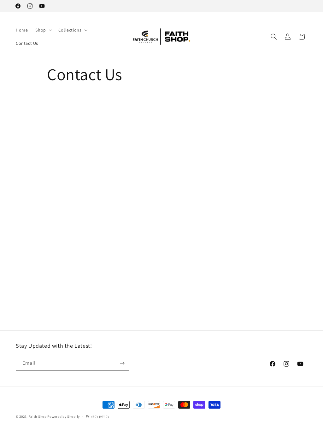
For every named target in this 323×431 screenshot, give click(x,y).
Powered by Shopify (63, 416)
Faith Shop (38, 416)
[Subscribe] (122, 363)
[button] (43, 30)
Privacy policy (97, 416)
